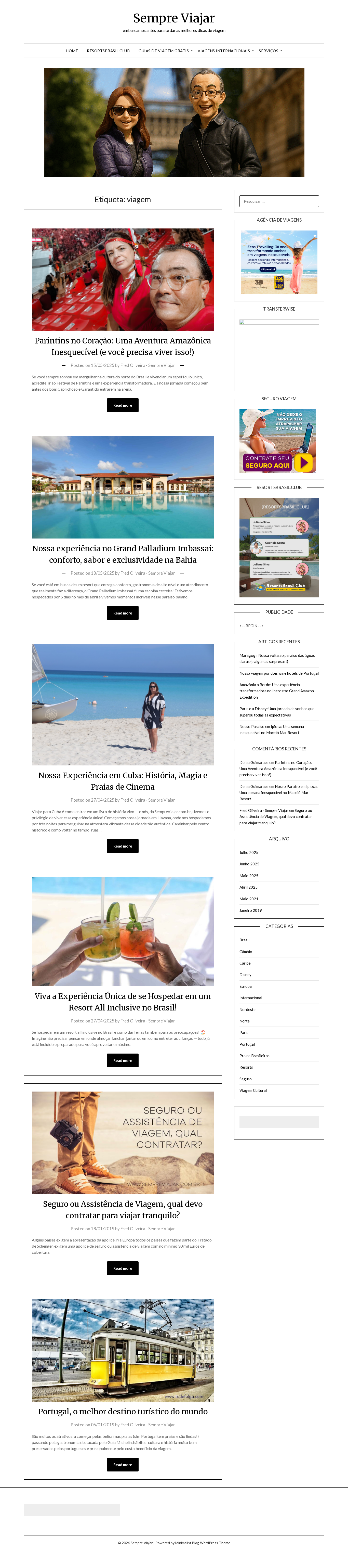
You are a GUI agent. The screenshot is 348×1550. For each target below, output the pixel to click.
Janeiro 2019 (250, 910)
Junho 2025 (249, 864)
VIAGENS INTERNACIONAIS (224, 50)
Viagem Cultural (253, 1090)
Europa (245, 986)
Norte (244, 1021)
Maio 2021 (248, 898)
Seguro (245, 1079)
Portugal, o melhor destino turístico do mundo (123, 1411)
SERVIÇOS (268, 50)
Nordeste (247, 1009)
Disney (245, 974)
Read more (122, 405)
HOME (72, 50)
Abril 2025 (248, 887)
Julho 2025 (248, 852)
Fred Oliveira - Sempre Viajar (148, 365)
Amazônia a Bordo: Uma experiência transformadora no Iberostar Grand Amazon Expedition (276, 690)
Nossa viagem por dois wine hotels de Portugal (279, 673)
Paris (243, 1032)
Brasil (244, 940)
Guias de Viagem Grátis (164, 50)
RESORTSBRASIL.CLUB (108, 50)
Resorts (246, 1067)
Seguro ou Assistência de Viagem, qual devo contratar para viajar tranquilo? (275, 816)
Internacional (250, 997)
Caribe (245, 963)
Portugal (247, 1044)
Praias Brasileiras (254, 1055)
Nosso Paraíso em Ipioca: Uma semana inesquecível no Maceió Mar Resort (278, 792)
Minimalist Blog (187, 1543)
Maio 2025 (248, 875)
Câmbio (245, 951)
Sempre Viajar (174, 18)
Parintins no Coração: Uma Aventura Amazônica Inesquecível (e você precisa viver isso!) (278, 768)
